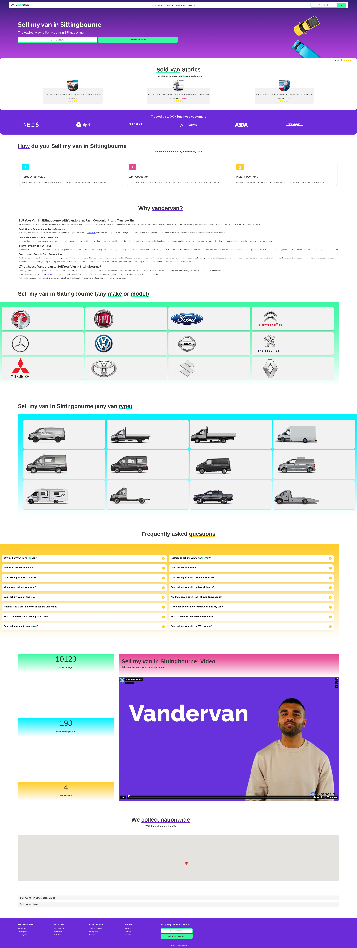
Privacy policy (93, 931)
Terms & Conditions (95, 928)
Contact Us (191, 5)
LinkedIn (128, 931)
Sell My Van (169, 5)
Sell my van (22, 928)
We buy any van (59, 928)
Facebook (128, 928)
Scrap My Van (180, 5)
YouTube (128, 935)
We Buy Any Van (157, 5)
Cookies (92, 935)
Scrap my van (22, 931)
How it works (58, 931)
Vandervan (91, 233)
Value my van (22, 935)
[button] (186, 863)
